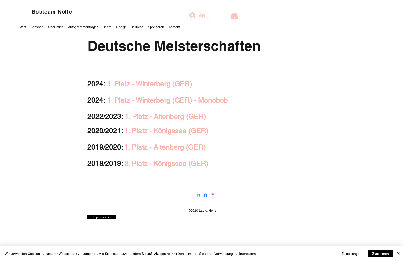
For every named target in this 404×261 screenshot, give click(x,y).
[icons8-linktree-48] (198, 195)
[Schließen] (398, 253)
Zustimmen (380, 253)
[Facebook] (205, 195)
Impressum (247, 253)
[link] (234, 15)
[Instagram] (212, 195)
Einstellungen (351, 253)
